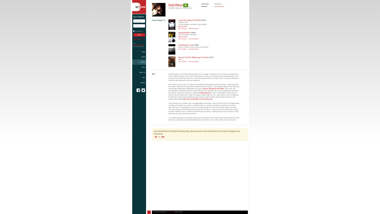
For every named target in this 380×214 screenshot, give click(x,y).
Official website (194, 28)
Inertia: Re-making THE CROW (189, 20)
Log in (162, 137)
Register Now (138, 45)
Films (143, 67)
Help (143, 77)
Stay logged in (139, 31)
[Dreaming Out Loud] (171, 49)
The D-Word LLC (170, 212)
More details (182, 28)
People (143, 62)
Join (156, 137)
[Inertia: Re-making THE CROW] (171, 24)
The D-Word (139, 7)
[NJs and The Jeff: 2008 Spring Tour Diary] (171, 62)
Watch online (182, 37)
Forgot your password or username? (138, 39)
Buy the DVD (182, 26)
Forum (143, 57)
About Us (142, 72)
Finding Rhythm (184, 33)
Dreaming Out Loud (185, 45)
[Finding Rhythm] (171, 37)
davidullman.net (219, 6)
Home (143, 52)
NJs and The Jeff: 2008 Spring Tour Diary (193, 57)
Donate (143, 82)
